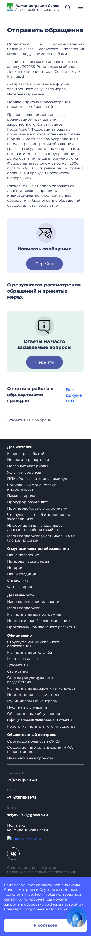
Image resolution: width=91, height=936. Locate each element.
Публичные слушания (27, 707)
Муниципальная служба (29, 652)
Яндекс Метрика (19, 889)
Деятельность (20, 595)
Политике (58, 909)
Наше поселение (23, 555)
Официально (19, 635)
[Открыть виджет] (77, 917)
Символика (17, 580)
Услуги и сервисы (24, 472)
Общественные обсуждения (33, 713)
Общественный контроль (31, 735)
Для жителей (20, 447)
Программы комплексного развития (41, 627)
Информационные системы (33, 694)
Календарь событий (25, 453)
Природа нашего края (28, 561)
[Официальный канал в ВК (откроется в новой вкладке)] (13, 853)
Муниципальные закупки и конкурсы (41, 688)
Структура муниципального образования (33, 644)
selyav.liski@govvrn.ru (27, 815)
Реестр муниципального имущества (41, 726)
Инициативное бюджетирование (38, 620)
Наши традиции (22, 574)
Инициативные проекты (30, 758)
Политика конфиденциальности (27, 827)
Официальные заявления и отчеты (39, 720)
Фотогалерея (19, 586)
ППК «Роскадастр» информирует (38, 478)
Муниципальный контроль (32, 701)
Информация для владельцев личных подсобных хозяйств (35, 527)
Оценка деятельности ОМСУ (33, 741)
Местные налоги (22, 658)
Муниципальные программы (34, 614)
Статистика (17, 671)
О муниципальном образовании (38, 549)
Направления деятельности (33, 601)
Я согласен (45, 925)
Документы (17, 665)
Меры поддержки (23, 608)
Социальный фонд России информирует (31, 487)
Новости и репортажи (28, 459)
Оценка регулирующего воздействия (30, 679)
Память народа (21, 495)
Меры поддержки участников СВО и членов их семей (41, 538)
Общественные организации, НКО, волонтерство (40, 749)
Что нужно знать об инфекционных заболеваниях (39, 516)
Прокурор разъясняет (27, 502)
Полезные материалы (27, 466)
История (15, 567)
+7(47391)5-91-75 (21, 797)
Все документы (74, 395)
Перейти (44, 263)
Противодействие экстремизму (37, 508)
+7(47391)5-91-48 (22, 780)
